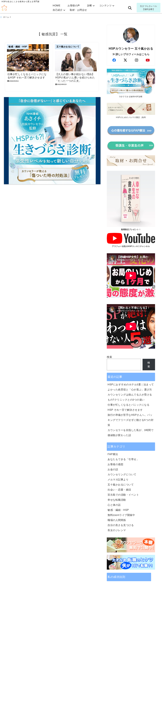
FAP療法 (113, 454)
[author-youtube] (148, 60)
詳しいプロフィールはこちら (132, 54)
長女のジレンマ (117, 530)
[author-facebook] (114, 60)
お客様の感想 (115, 464)
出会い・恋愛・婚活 (119, 489)
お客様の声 (74, 5)
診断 (89, 5)
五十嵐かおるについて (121, 484)
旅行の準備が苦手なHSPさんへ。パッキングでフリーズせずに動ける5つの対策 (130, 420)
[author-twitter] (125, 60)
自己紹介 (57, 9)
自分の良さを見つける (121, 525)
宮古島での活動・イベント (123, 494)
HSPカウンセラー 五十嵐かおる (131, 48)
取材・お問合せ (78, 9)
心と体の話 (114, 505)
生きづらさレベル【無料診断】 (148, 7)
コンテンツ (105, 5)
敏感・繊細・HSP (118, 510)
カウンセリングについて (122, 474)
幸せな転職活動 (117, 499)
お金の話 (113, 469)
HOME (56, 5)
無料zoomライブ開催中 (121, 515)
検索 (109, 357)
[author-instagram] (136, 60)
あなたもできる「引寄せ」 (123, 459)
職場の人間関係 (117, 520)
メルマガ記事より (118, 479)
